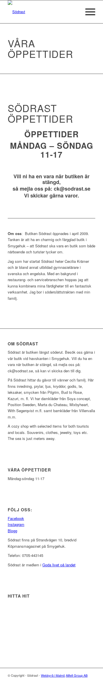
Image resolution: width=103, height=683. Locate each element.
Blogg (12, 530)
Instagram (16, 524)
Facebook (16, 518)
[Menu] (87, 11)
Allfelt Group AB (77, 675)
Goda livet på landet (59, 564)
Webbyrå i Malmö (53, 675)
